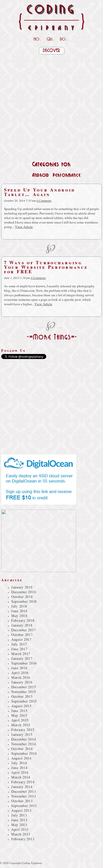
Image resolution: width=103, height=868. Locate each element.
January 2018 (21, 625)
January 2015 (21, 734)
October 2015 (22, 696)
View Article (24, 226)
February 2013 (22, 838)
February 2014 (22, 782)
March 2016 (20, 677)
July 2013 (19, 815)
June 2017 (19, 648)
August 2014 (21, 758)
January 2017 (21, 658)
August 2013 (21, 810)
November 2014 (23, 744)
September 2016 (24, 663)
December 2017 (23, 630)
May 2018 (19, 615)
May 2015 (19, 715)
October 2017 (22, 634)
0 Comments (44, 200)
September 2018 (24, 601)
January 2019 (21, 587)
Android (40, 175)
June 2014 (19, 767)
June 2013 (19, 820)
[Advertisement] (51, 106)
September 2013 (24, 805)
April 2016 (19, 672)
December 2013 (23, 791)
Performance (67, 175)
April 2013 (19, 829)
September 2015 (24, 701)
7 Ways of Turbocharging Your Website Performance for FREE (46, 267)
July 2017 (19, 644)
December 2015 (23, 686)
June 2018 (19, 610)
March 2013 (20, 834)
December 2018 (23, 592)
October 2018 (22, 596)
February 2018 (22, 620)
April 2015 (19, 720)
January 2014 (21, 786)
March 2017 (20, 653)
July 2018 (19, 606)
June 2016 (19, 668)
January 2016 (21, 682)
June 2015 (19, 710)
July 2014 (19, 762)
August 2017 (21, 639)
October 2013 (22, 800)
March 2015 (20, 724)
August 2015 (21, 706)
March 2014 (20, 777)
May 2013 (19, 824)
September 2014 (24, 753)
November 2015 (23, 691)
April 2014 (19, 772)
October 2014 (22, 748)
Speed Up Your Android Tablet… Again (39, 192)
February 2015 (22, 729)
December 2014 (23, 739)
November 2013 (23, 796)
